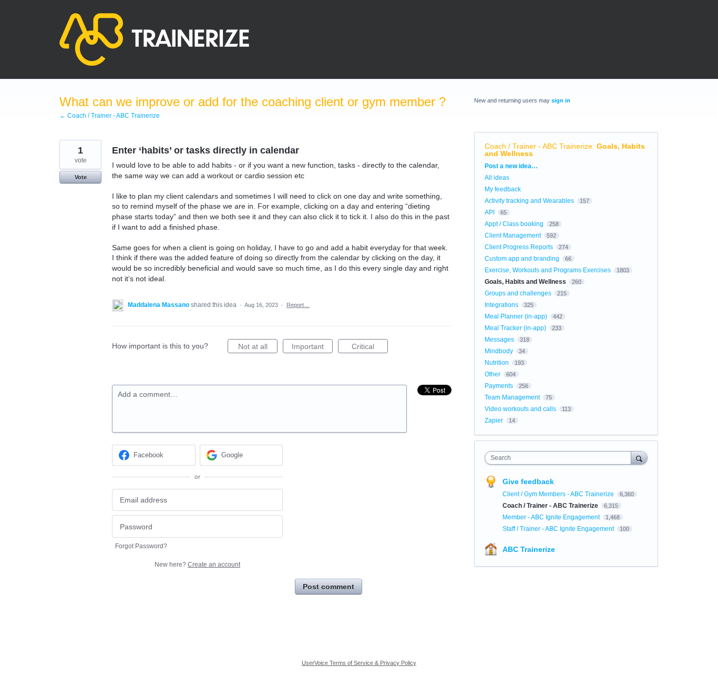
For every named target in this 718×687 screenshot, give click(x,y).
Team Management (512, 397)
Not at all (258, 347)
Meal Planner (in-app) (516, 316)
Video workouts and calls (520, 409)
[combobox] (560, 458)
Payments (499, 385)
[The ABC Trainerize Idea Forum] (154, 39)
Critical (370, 347)
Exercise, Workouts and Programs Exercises (548, 270)
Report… (298, 305)
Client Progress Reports (519, 247)
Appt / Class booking (514, 224)
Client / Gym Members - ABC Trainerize (559, 494)
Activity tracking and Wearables (529, 200)
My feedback (503, 189)
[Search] (639, 457)
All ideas (497, 177)
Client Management (513, 235)
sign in (560, 100)
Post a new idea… (511, 166)
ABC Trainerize (528, 549)
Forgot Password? (141, 546)
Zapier (494, 420)
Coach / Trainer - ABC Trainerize (538, 146)
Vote (81, 177)
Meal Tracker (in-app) (515, 328)
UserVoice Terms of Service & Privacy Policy (359, 663)
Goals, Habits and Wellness (525, 281)
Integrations (501, 305)
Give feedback (528, 481)
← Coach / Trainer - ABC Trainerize (109, 115)
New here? (197, 564)
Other (492, 374)
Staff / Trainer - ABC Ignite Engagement (559, 528)
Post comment (328, 586)
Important (312, 347)
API (490, 212)
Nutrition (497, 362)
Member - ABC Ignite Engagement (551, 517)
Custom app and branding (522, 258)
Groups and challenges (518, 293)
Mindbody (499, 351)
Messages (499, 339)
